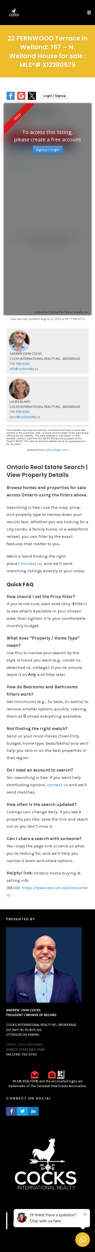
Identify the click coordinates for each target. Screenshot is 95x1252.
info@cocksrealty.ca (24, 369)
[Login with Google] (21, 99)
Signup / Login (47, 150)
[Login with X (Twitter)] (32, 99)
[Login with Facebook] (11, 99)
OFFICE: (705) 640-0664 (24, 1044)
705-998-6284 (19, 364)
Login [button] (54, 95)
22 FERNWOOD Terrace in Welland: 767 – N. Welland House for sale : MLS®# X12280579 (47, 51)
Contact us (31, 563)
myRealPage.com (56, 450)
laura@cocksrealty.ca (25, 417)
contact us (57, 784)
